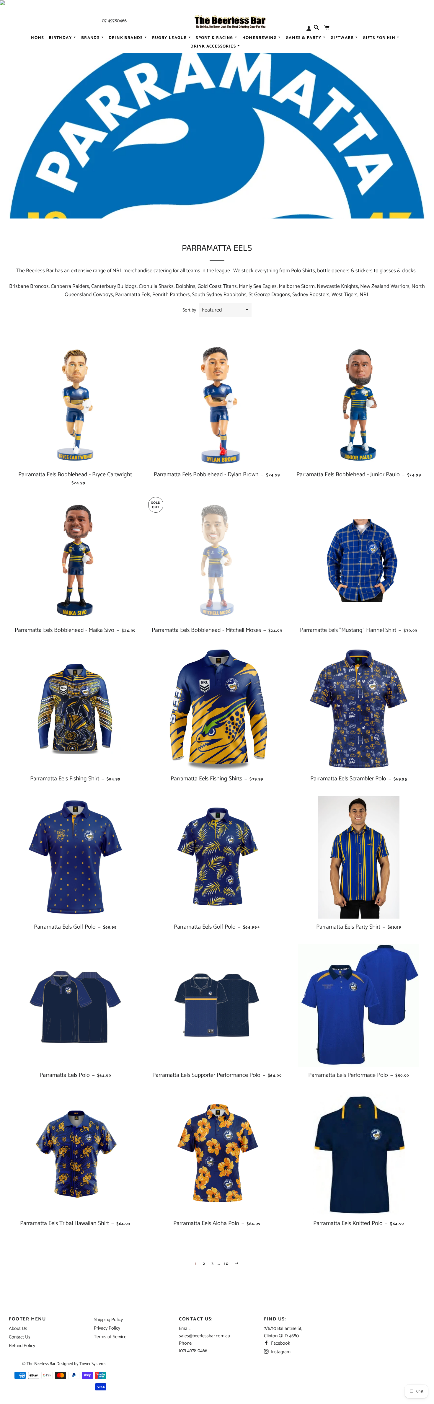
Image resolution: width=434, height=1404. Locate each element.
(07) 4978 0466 (193, 1351)
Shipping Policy (108, 1320)
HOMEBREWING (260, 38)
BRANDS (91, 38)
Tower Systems (92, 1363)
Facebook (280, 1343)
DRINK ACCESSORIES (213, 46)
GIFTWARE (343, 38)
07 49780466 (114, 21)
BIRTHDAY (61, 38)
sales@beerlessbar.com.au (204, 1336)
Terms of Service (110, 1337)
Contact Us (19, 1337)
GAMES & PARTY (304, 38)
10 (226, 1263)
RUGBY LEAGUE (170, 38)
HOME (37, 38)
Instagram (280, 1352)
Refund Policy (22, 1346)
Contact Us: (196, 1319)
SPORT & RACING (215, 38)
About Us (18, 1329)
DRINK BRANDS (126, 38)
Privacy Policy (107, 1328)
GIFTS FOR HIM (380, 38)
